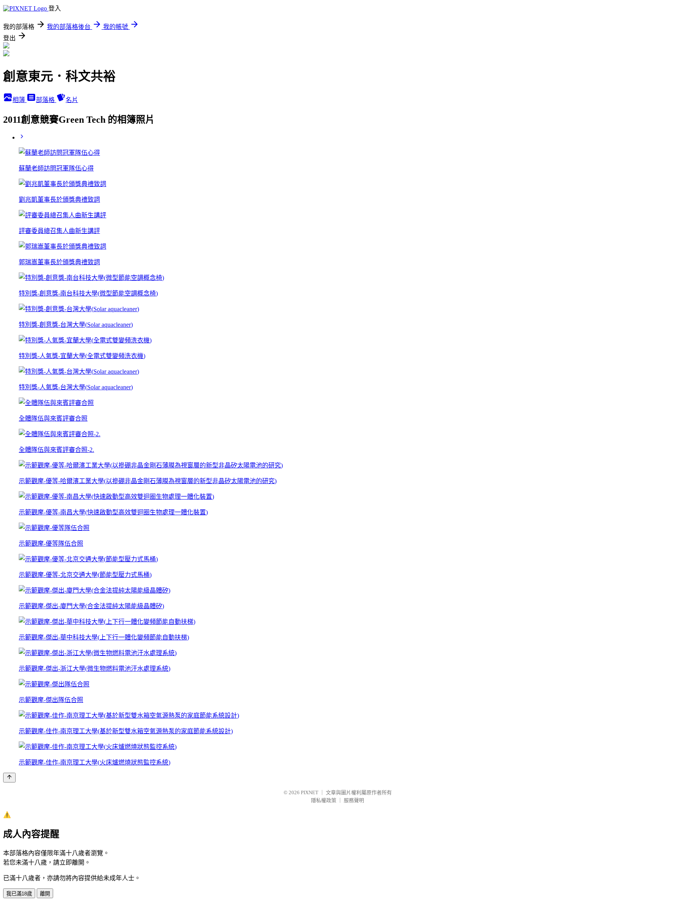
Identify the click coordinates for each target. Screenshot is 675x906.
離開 (45, 894)
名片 (72, 100)
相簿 (19, 100)
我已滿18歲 (19, 894)
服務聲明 (354, 800)
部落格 (46, 100)
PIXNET (309, 792)
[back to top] (9, 777)
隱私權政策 (323, 800)
